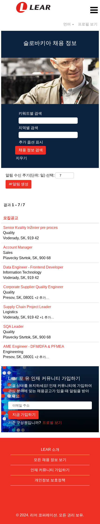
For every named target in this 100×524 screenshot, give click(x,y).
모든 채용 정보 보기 (50, 460)
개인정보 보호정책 (50, 480)
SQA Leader (13, 326)
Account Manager (17, 247)
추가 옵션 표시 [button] (31, 142)
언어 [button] (67, 24)
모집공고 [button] (10, 218)
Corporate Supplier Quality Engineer (33, 287)
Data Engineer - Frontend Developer (33, 267)
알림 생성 (20, 184)
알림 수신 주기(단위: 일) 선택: (30, 175)
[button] (83, 10)
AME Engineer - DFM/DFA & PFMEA (33, 346)
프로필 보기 (87, 24)
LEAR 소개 (50, 449)
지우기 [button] (21, 158)
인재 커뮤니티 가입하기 (50, 470)
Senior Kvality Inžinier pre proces (30, 228)
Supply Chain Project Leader (27, 307)
